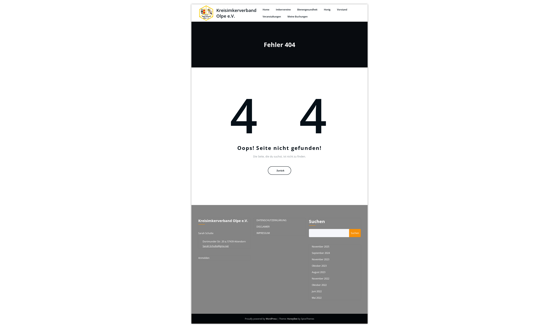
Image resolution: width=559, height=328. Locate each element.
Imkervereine (283, 9)
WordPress (271, 318)
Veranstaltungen (272, 16)
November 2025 (320, 246)
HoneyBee (292, 318)
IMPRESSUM (263, 233)
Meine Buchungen (298, 16)
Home (266, 9)
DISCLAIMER (263, 226)
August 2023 (318, 272)
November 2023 (320, 259)
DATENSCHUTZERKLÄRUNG (271, 220)
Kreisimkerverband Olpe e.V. (236, 13)
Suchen (317, 221)
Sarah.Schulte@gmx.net (216, 246)
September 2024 (321, 253)
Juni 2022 (317, 291)
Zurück (280, 170)
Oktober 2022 (319, 285)
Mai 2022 (317, 297)
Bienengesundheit (307, 9)
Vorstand (342, 9)
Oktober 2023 (319, 265)
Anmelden (203, 258)
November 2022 (320, 278)
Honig (327, 9)
